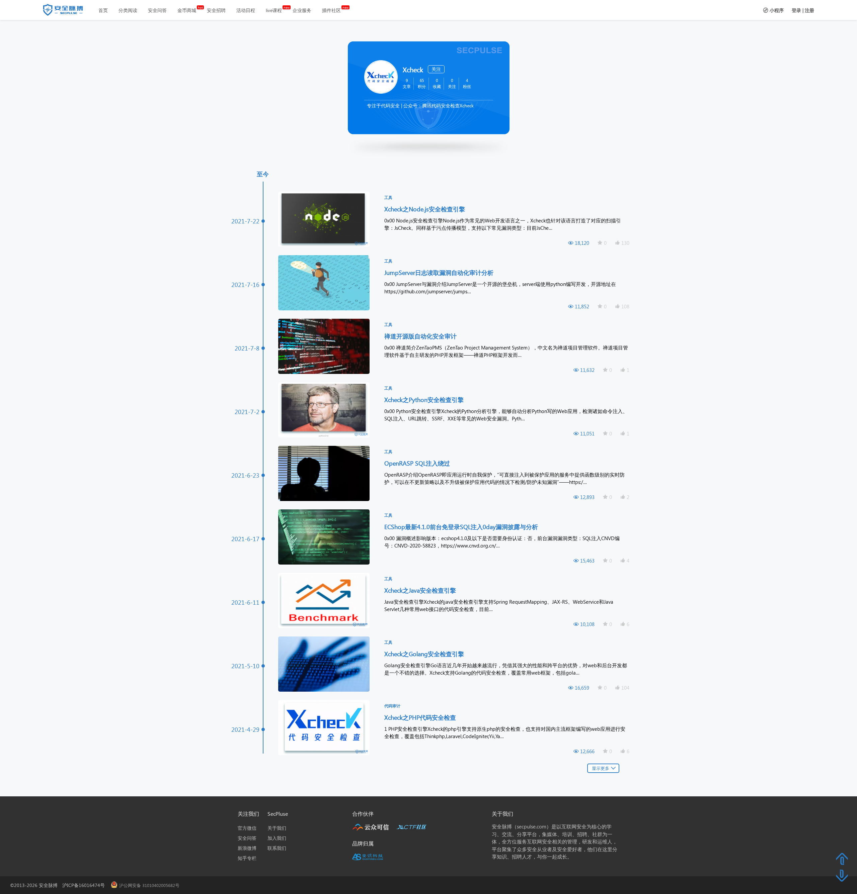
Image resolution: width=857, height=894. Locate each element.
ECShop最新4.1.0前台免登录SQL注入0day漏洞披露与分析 (462, 526)
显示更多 (600, 768)
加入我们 (276, 838)
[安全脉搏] (68, 11)
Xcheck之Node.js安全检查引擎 (425, 209)
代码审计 (392, 705)
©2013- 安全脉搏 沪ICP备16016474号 (59, 885)
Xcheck (413, 69)
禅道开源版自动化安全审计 (421, 336)
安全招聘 (216, 10)
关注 (436, 69)
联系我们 (276, 848)
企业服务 (302, 10)
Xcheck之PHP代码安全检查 (421, 717)
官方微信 (247, 828)
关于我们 (276, 828)
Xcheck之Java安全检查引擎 (421, 590)
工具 (388, 197)
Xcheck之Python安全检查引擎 (424, 399)
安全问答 (157, 10)
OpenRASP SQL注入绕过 (418, 463)
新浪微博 (247, 848)
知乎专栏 (247, 858)
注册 (809, 10)
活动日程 (245, 10)
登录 (796, 10)
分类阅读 (128, 10)
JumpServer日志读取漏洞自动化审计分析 (439, 272)
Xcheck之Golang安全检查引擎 (425, 654)
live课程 (274, 10)
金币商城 (186, 10)
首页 (103, 10)
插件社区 (331, 10)
